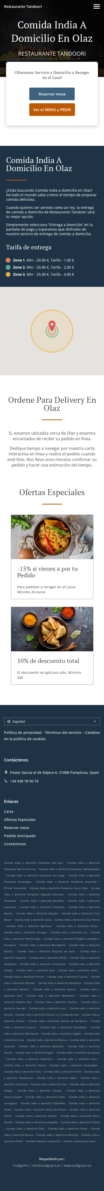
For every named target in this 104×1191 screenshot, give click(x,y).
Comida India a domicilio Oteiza (25, 1065)
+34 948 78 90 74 (24, 781)
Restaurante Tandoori (23, 6)
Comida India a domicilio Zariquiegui (73, 1065)
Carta (8, 811)
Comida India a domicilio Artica (76, 926)
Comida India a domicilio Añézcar (47, 1040)
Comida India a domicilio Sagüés (61, 1033)
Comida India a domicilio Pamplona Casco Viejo (58, 888)
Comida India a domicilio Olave (68, 1128)
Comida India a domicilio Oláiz (25, 1128)
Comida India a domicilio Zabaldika (43, 1103)
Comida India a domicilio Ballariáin (41, 1046)
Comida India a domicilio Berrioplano (42, 945)
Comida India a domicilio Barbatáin (59, 983)
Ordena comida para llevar (79, 1141)
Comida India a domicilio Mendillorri (51, 995)
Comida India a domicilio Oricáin (24, 976)
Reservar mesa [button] (52, 93)
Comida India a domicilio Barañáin (42, 900)
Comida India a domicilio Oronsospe (42, 964)
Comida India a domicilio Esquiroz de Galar (46, 951)
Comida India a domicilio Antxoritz (57, 1135)
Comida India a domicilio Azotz (78, 970)
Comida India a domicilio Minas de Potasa (40, 1109)
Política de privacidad (22, 732)
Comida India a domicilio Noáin (48, 957)
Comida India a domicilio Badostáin (30, 1059)
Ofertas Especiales (20, 819)
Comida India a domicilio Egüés (34, 1052)
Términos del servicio (63, 732)
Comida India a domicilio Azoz (35, 970)
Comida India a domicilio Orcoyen (25, 932)
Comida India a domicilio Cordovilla (42, 907)
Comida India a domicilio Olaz (49, 1084)
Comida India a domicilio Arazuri (54, 989)
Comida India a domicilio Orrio (62, 1071)
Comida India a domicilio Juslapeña (36, 1122)
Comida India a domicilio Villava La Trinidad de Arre (47, 1014)
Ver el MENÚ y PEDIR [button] (52, 109)
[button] (96, 6)
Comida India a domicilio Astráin (36, 1116)
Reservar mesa (16, 827)
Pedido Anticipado (20, 835)
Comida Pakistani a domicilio (44, 1141)
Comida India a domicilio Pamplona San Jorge (35, 875)
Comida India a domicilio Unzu (22, 1071)
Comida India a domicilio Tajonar (67, 976)
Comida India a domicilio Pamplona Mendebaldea (69, 869)
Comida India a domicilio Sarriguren (78, 1052)
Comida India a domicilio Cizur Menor (77, 919)
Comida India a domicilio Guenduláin (63, 1027)
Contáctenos (15, 843)
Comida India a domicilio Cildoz (45, 1097)
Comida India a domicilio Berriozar (29, 926)
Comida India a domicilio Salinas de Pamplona (57, 1021)
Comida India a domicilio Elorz (77, 1059)
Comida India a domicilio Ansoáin (37, 913)
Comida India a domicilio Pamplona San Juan (33, 862)
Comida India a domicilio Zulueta (39, 1090)
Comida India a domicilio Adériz (57, 1078)
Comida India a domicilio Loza (47, 1008)
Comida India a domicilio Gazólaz (56, 1002)
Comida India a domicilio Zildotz (80, 1122)
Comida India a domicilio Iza (69, 932)
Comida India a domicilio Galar (33, 919)
